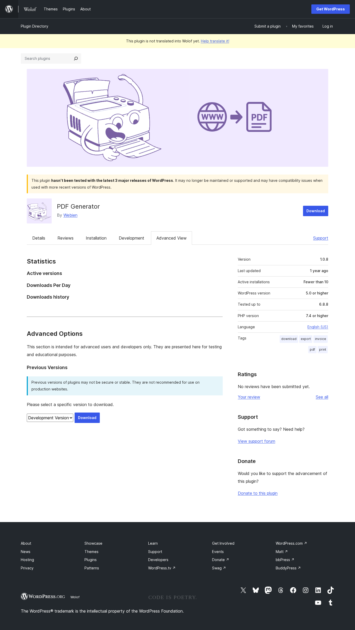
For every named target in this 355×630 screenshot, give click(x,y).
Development (131, 238)
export (306, 339)
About (26, 543)
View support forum (256, 441)
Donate (220, 559)
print (322, 349)
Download (315, 211)
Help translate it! (215, 41)
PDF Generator (78, 206)
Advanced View (171, 238)
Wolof (75, 597)
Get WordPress (330, 9)
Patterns (91, 568)
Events (218, 551)
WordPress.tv (162, 568)
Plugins (90, 559)
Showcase (93, 543)
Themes (91, 551)
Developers (158, 559)
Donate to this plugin (258, 493)
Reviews (65, 238)
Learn (153, 543)
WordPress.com (291, 543)
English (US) (317, 327)
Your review (249, 397)
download (289, 339)
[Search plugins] (76, 58)
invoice (320, 339)
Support (320, 238)
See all (322, 397)
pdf (312, 349)
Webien (70, 215)
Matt (282, 551)
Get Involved (223, 543)
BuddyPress (288, 568)
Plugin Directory (34, 26)
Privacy (27, 568)
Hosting (27, 559)
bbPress (285, 559)
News (25, 551)
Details (38, 238)
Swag (219, 568)
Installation (96, 238)
